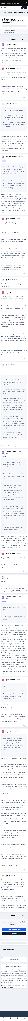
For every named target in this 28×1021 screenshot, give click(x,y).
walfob (8, 875)
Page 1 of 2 (13, 39)
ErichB (7, 364)
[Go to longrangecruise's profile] (3, 68)
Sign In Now (14, 933)
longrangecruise (10, 68)
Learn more (3, 3)
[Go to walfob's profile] (3, 876)
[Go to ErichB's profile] (3, 365)
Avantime (8, 103)
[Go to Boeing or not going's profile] (2, 31)
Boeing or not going (9, 30)
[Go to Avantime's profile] (3, 104)
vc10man (8, 279)
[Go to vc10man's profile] (3, 280)
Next (22, 39)
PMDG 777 (12, 32)
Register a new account (14, 929)
